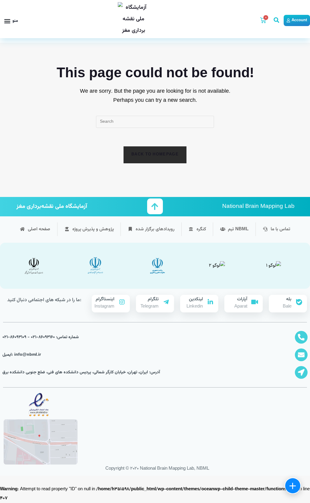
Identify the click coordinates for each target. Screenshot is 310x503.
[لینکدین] (210, 302)
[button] (11, 21)
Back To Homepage (155, 155)
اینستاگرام (105, 299)
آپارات (242, 299)
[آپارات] (255, 302)
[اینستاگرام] (122, 302)
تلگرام (153, 299)
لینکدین (196, 299)
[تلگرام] (166, 302)
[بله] (299, 302)
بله (289, 299)
